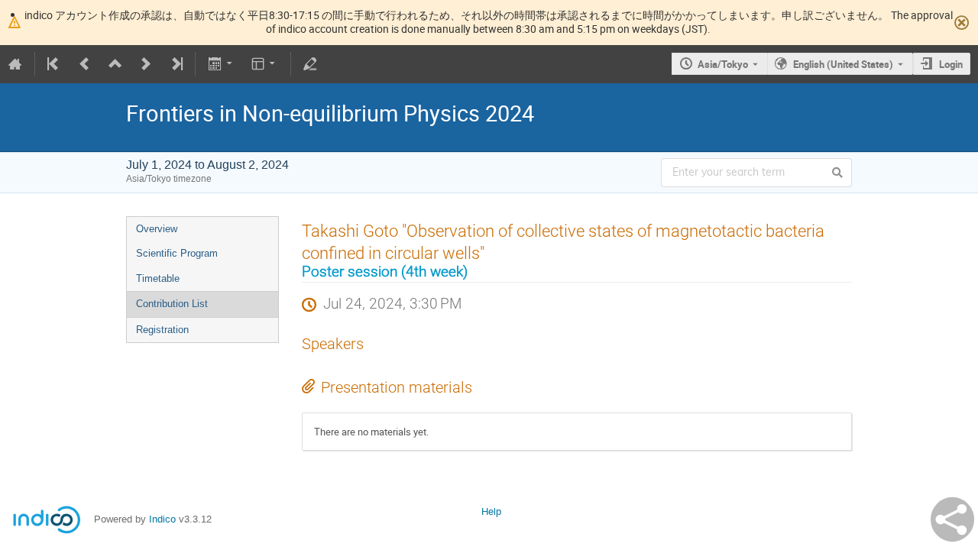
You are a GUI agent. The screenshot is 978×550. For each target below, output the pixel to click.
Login (951, 64)
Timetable (158, 278)
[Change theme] (265, 64)
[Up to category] (115, 64)
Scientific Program (177, 253)
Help (491, 511)
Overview (156, 229)
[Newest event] (175, 64)
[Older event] (85, 64)
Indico (162, 519)
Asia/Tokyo (723, 64)
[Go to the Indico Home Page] (15, 64)
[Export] (221, 64)
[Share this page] (952, 519)
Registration (162, 329)
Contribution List (172, 303)
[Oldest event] (54, 64)
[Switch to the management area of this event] (310, 64)
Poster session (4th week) (385, 272)
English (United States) (843, 64)
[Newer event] (146, 64)
